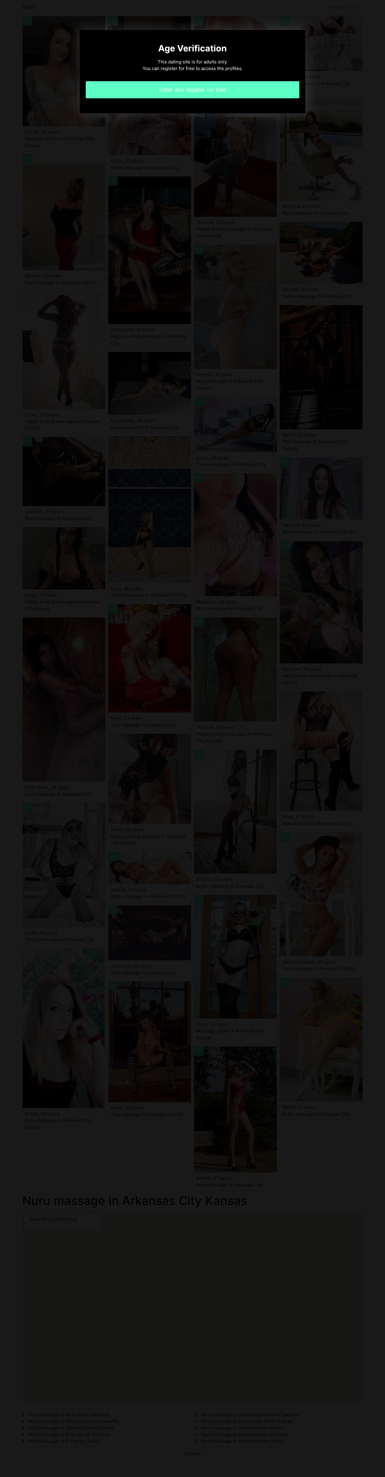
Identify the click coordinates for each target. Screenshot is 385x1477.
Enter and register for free (192, 90)
